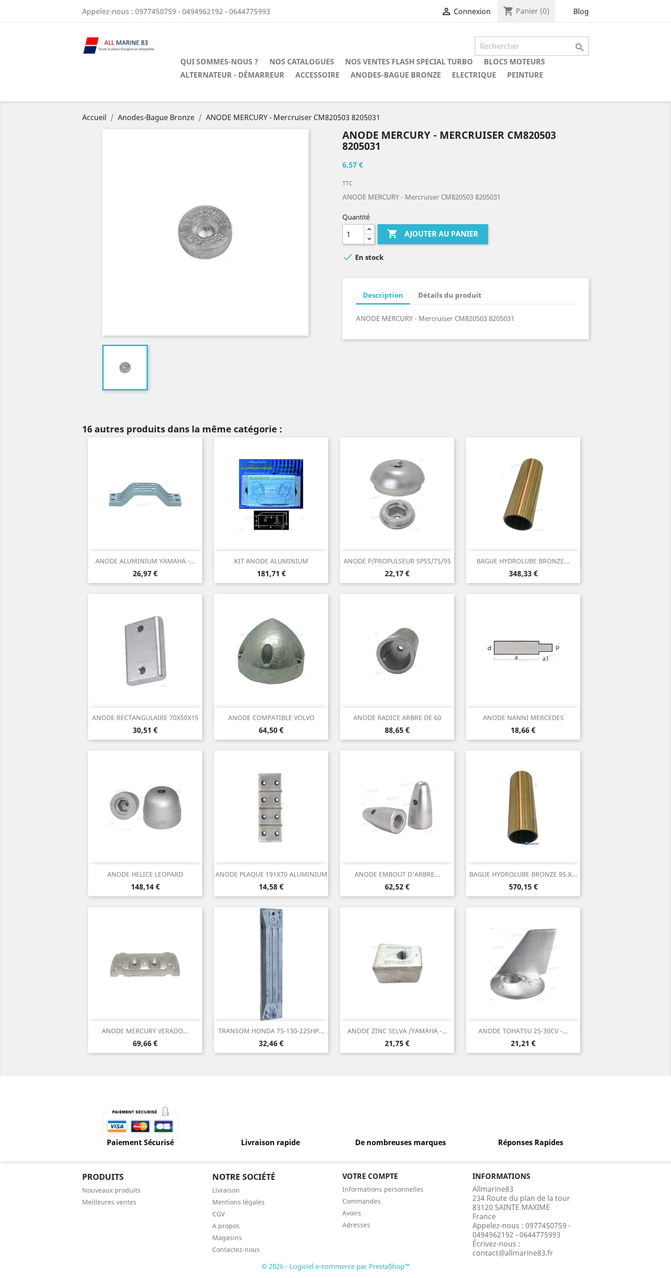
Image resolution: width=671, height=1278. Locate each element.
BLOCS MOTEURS (514, 62)
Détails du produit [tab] (450, 295)
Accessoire (317, 75)
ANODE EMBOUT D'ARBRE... (397, 874)
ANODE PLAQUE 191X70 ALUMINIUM (271, 874)
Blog (581, 11)
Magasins (227, 1237)
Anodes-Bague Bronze (396, 75)
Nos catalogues (301, 62)
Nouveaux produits (111, 1190)
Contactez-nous (236, 1249)
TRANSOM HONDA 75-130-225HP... (271, 1030)
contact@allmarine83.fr (512, 1253)
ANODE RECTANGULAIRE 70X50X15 (145, 717)
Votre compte (370, 1176)
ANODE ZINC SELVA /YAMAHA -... (397, 1030)
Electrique (474, 75)
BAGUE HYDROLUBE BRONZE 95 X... (523, 874)
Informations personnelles (383, 1189)
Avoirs (351, 1213)
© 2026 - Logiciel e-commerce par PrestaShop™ (336, 1266)
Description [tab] (383, 295)
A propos (226, 1225)
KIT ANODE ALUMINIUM (271, 561)
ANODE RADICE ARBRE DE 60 (397, 717)
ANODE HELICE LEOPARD (145, 874)
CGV (218, 1214)
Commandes (361, 1201)
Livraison (226, 1190)
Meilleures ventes (109, 1202)
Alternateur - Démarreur (232, 75)
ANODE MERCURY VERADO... (145, 1030)
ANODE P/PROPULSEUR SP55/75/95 (397, 561)
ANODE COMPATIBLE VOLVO (271, 717)
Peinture (525, 75)
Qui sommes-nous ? (219, 62)
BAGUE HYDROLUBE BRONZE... (523, 561)
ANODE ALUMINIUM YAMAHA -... (145, 561)
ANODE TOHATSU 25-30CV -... (523, 1030)
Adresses (356, 1224)
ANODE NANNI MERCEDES (523, 717)
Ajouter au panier (432, 233)
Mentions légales (238, 1202)
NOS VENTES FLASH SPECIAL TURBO (409, 62)
